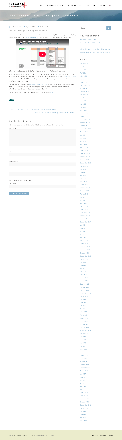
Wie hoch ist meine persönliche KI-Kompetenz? (95, 49)
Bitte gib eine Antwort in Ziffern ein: (20, 180)
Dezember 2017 (85, 358)
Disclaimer (110, 435)
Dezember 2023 (85, 154)
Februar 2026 (84, 79)
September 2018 (85, 330)
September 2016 (85, 405)
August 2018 (84, 334)
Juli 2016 (83, 411)
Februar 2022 (84, 206)
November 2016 (85, 399)
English (110, 5)
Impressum (95, 435)
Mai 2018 (83, 343)
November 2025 (85, 88)
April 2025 (83, 107)
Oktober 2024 (84, 126)
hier (51, 92)
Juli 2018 (83, 337)
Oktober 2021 (84, 219)
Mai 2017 (83, 380)
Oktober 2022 (84, 191)
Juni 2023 (83, 172)
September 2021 (85, 222)
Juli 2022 (83, 197)
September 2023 (85, 163)
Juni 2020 (83, 265)
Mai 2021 (83, 231)
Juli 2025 (83, 98)
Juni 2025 (83, 101)
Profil (88, 5)
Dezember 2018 (85, 321)
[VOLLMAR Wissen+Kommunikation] (18, 3)
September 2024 (85, 129)
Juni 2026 (83, 70)
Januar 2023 (84, 185)
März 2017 (83, 386)
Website (11, 171)
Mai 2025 (83, 104)
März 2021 (83, 237)
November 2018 (85, 324)
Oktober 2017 (84, 365)
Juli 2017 (83, 374)
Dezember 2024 (85, 119)
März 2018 (83, 349)
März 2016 (83, 420)
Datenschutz (103, 435)
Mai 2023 (83, 175)
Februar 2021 (84, 240)
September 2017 (85, 368)
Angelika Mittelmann (30, 37)
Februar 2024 (84, 147)
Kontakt (102, 5)
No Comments (44, 27)
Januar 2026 (84, 82)
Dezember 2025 (85, 85)
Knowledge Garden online (88, 40)
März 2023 (83, 181)
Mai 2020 (83, 268)
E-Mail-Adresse (14, 161)
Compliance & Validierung (55, 5)
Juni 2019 (83, 303)
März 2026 (83, 76)
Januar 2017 (84, 392)
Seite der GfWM (70, 76)
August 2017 (84, 371)
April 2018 (83, 346)
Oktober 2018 (84, 327)
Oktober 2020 (84, 253)
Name (11, 152)
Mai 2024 (83, 138)
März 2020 (83, 275)
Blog (95, 5)
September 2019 (85, 293)
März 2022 (83, 203)
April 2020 (83, 272)
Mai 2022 (83, 200)
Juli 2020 (83, 262)
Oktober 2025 (84, 92)
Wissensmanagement (74, 5)
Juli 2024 (83, 135)
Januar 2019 (84, 318)
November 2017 (85, 361)
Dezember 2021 (85, 213)
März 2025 (83, 110)
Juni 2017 (83, 377)
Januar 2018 (84, 355)
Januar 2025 (84, 116)
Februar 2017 (84, 389)
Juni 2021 (83, 228)
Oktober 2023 (84, 160)
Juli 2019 (83, 299)
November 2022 (85, 188)
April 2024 (83, 141)
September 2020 (85, 256)
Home (41, 5)
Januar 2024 (84, 150)
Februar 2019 (84, 315)
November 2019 (85, 287)
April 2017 (83, 383)
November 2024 (85, 123)
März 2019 (83, 312)
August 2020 (84, 259)
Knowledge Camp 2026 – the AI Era (91, 43)
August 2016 (84, 408)
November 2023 (85, 157)
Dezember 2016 (85, 396)
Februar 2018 (84, 352)
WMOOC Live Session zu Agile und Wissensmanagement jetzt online (32, 109)
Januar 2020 (84, 281)
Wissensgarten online (87, 46)
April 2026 (83, 73)
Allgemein (29, 27)
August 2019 (84, 296)
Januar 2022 (84, 209)
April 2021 (83, 234)
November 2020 (85, 250)
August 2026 (84, 64)
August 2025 (84, 95)
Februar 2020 (84, 278)
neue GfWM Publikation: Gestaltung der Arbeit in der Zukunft (55, 113)
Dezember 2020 (85, 247)
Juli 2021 (83, 225)
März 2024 (83, 144)
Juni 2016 (83, 414)
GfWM (34, 27)
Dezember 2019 (85, 284)
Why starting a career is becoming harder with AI (95, 52)
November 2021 (85, 216)
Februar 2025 (84, 113)
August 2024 (84, 132)
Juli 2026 (83, 67)
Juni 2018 (83, 340)
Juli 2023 (83, 169)
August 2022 (84, 194)
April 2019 (83, 309)
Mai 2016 (83, 417)
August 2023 (84, 166)
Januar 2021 (84, 244)
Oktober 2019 (84, 290)
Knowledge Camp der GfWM (38, 84)
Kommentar (13, 128)
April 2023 (83, 178)
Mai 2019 (83, 306)
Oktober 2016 (84, 402)
